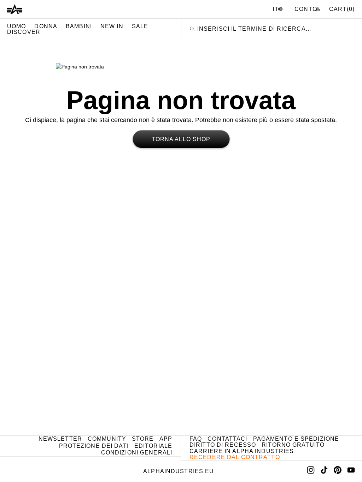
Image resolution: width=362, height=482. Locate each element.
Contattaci (227, 439)
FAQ (195, 439)
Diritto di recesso (222, 445)
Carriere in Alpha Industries (241, 451)
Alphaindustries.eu (178, 471)
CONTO (306, 9)
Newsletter (60, 439)
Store (143, 439)
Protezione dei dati (94, 446)
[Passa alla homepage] (14, 9)
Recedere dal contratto (234, 457)
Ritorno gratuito (293, 445)
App (165, 439)
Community (107, 439)
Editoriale (153, 446)
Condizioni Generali (136, 453)
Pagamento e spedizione (296, 439)
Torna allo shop (181, 139)
